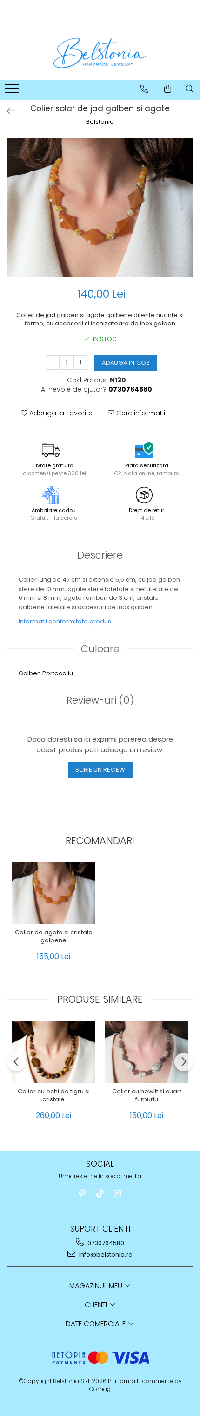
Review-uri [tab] (100, 700)
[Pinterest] (82, 1194)
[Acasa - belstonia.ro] (100, 53)
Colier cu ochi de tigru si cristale (54, 1096)
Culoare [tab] (100, 648)
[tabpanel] (100, 207)
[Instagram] (118, 1194)
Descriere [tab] (100, 555)
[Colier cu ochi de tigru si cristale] (53, 1052)
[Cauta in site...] (189, 89)
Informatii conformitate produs (65, 621)
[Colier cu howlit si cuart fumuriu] (146, 1052)
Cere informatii (139, 413)
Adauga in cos (126, 362)
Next (185, 217)
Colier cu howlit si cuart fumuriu (146, 1096)
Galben (30, 673)
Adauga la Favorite (60, 413)
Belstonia (100, 122)
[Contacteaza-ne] (144, 89)
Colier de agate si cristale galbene (54, 937)
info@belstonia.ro (105, 1254)
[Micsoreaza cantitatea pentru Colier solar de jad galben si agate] (53, 362)
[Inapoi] (7, 111)
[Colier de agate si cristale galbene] (53, 893)
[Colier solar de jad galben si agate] (100, 207)
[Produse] (13, 91)
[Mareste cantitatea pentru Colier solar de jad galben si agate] (80, 362)
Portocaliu (57, 673)
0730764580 (105, 1242)
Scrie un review (100, 769)
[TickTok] (100, 1194)
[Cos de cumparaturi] (168, 89)
